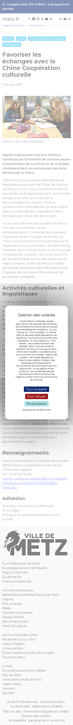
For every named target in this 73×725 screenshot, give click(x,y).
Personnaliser (36, 404)
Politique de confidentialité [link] (36, 409)
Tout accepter (36, 389)
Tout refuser (36, 396)
